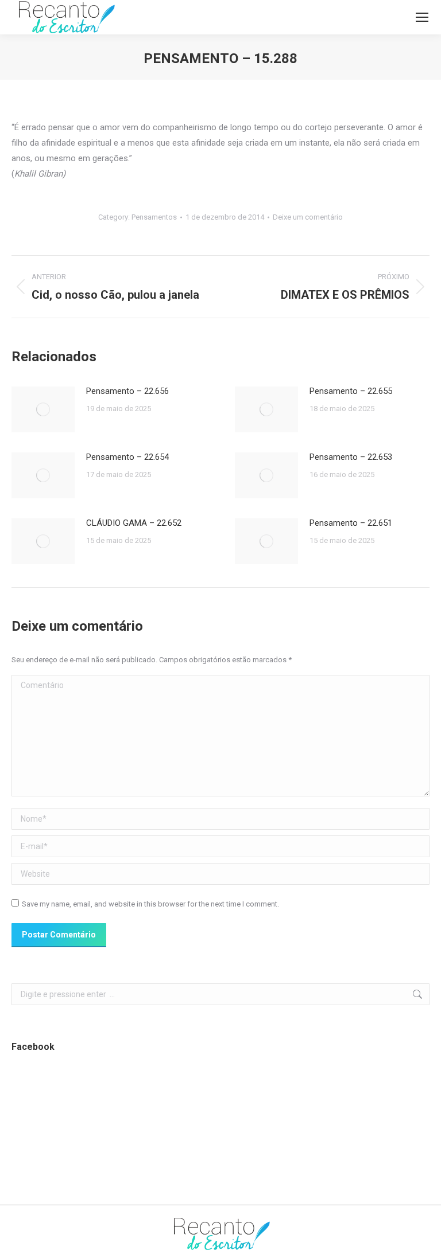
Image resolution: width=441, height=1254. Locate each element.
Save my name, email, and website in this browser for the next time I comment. (150, 904)
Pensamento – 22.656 (127, 391)
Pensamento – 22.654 (127, 457)
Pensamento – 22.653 (351, 457)
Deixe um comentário (308, 217)
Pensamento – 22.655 (351, 391)
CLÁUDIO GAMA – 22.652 (133, 523)
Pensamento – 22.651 (351, 523)
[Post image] (43, 409)
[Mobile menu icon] (422, 17)
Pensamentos (154, 217)
